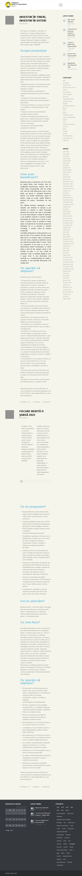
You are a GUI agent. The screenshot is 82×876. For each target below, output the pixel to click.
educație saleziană (62, 831)
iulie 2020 (66, 232)
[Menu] (60, 5)
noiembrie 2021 (68, 223)
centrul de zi (71, 822)
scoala (65, 120)
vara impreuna (67, 138)
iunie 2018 (66, 276)
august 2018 (67, 271)
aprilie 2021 (66, 230)
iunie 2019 (66, 250)
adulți (67, 810)
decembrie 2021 (68, 221)
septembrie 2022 (68, 204)
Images (65, 103)
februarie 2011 (67, 287)
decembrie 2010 (68, 292)
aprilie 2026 (66, 158)
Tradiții (65, 131)
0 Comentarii (36, 402)
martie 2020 (66, 237)
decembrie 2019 (68, 239)
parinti (65, 844)
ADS (64, 80)
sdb (64, 122)
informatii (59, 837)
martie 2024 (66, 179)
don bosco (71, 828)
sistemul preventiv (62, 850)
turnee (65, 133)
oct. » (11, 830)
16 (22, 819)
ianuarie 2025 (67, 170)
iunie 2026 (66, 154)
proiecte (59, 847)
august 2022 (67, 207)
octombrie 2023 (68, 186)
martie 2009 (66, 299)
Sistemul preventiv (69, 124)
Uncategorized (67, 136)
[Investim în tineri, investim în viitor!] (9, 20)
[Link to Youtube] (75, 5)
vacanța (59, 859)
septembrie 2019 (68, 244)
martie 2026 (66, 161)
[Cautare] (55, 5)
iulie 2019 (66, 248)
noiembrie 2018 (68, 264)
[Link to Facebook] (68, 5)
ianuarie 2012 (67, 283)
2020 (67, 807)
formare (65, 97)
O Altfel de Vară (68, 115)
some (71, 850)
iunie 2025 (66, 163)
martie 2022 (66, 214)
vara (64, 859)
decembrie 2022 (68, 200)
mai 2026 (66, 156)
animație (59, 822)
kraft (64, 841)
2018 (58, 807)
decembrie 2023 (68, 181)
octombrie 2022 (68, 202)
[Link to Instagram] (71, 5)
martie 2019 (66, 255)
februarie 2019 (67, 257)
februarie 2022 (67, 216)
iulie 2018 (66, 273)
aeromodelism (61, 813)
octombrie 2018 (68, 266)
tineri (64, 129)
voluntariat (60, 865)
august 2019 (67, 246)
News (65, 113)
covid (58, 828)
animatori (66, 83)
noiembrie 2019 (68, 241)
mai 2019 (66, 253)
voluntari (66, 140)
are (65, 822)
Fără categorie (23, 23)
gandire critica (67, 101)
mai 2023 (66, 193)
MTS (64, 110)
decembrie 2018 (68, 262)
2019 (62, 807)
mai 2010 (66, 296)
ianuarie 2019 (67, 260)
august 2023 (67, 191)
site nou (65, 127)
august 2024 (67, 172)
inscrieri (59, 841)
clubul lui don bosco (69, 87)
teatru (62, 853)
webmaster (47, 402)
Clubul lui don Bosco (62, 825)
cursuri (65, 90)
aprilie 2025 (66, 168)
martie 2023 (66, 195)
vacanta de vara (67, 856)
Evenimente (67, 92)
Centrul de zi (67, 85)
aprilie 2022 (66, 211)
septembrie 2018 (68, 269)
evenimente (60, 834)
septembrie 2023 (68, 188)
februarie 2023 (67, 197)
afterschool (70, 813)
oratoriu (59, 844)
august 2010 (67, 294)
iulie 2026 (66, 152)
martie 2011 (66, 285)
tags (58, 853)
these (68, 853)
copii (71, 825)
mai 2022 (66, 209)
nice (69, 841)
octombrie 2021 (68, 225)
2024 (58, 810)
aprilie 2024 (66, 177)
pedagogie (72, 844)
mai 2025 (66, 165)
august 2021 (67, 227)
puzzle (65, 847)
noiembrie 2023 (68, 184)
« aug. (7, 830)
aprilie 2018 (66, 280)
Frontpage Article (68, 99)
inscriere (67, 837)
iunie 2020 (66, 234)
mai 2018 (66, 278)
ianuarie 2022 (67, 218)
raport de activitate (69, 117)
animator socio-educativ (64, 819)
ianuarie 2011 (67, 290)
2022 (71, 807)
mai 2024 (66, 175)
